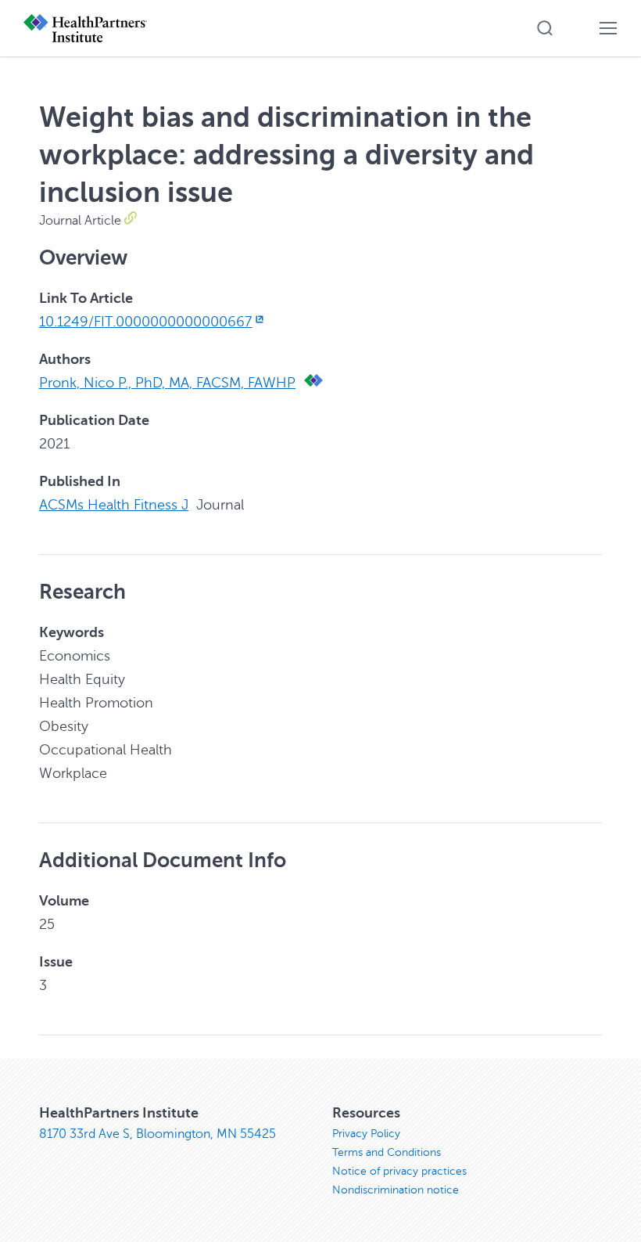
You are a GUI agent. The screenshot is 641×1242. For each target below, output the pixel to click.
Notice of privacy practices (399, 1171)
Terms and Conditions (386, 1152)
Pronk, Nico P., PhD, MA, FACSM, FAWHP (167, 383)
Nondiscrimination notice (395, 1190)
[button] (544, 28)
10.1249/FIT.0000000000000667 (145, 321)
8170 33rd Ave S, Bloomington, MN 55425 (157, 1134)
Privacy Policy (366, 1133)
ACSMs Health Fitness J (113, 505)
